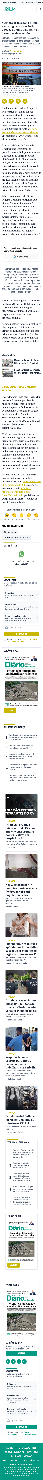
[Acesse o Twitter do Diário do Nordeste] (19, 1361)
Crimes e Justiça (10, 532)
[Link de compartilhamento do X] (18, 101)
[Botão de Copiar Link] (25, 101)
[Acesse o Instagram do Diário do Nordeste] (8, 1361)
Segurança (10, 821)
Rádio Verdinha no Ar (10, 3)
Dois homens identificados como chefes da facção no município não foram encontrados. (21, 843)
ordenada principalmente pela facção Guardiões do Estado (16, 492)
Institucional (32, 1452)
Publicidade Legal (22, 1448)
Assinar (10, 710)
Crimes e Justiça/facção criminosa (16, 537)
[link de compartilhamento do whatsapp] (4, 101)
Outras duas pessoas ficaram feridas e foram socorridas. (21, 1127)
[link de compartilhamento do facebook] (11, 101)
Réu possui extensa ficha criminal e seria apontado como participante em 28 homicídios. (20, 900)
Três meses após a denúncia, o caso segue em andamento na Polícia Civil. (21, 958)
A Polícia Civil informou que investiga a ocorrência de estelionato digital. (19, 1015)
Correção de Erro (32, 1460)
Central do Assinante (14, 1452)
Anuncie (9, 1448)
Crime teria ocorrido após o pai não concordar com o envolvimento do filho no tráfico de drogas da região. (21, 1073)
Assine (34, 1448)
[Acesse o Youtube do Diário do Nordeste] (24, 1361)
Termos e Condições (31, 639)
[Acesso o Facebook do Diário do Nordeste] (13, 1361)
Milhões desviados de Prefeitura (31, 3)
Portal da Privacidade (12, 1460)
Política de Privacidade (16, 641)
